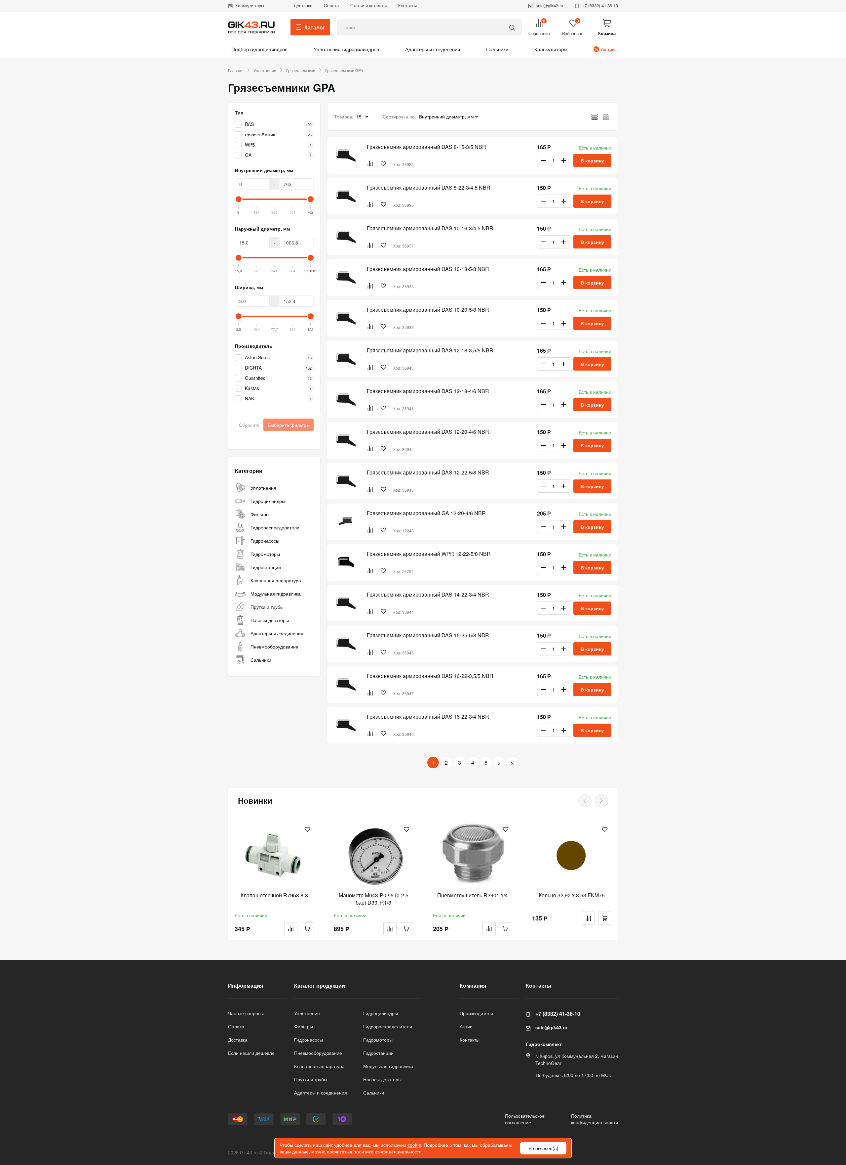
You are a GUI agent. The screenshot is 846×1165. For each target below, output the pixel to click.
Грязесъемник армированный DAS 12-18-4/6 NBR (428, 391)
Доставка (303, 6)
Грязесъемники (300, 70)
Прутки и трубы (267, 607)
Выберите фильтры (289, 425)
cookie (414, 1145)
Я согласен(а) (543, 1148)
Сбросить (249, 425)
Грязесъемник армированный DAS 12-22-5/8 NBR (428, 472)
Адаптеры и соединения (276, 633)
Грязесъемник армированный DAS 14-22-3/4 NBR (428, 595)
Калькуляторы (249, 6)
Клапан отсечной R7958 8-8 (274, 895)
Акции (608, 49)
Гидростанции (265, 567)
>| (512, 762)
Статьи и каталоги (368, 6)
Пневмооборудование (274, 646)
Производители (476, 1013)
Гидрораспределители (274, 527)
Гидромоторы (265, 554)
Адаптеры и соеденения (432, 49)
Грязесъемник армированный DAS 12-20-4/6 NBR (428, 432)
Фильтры (259, 514)
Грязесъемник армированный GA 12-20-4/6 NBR (426, 513)
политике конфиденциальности (388, 1151)
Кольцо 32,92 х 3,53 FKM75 (572, 895)
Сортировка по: (399, 116)
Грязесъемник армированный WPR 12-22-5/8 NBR (429, 554)
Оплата (331, 6)
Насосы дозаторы (269, 620)
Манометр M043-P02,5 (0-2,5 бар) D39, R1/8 (373, 899)
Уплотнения (264, 70)
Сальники (497, 49)
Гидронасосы (264, 540)
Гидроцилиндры (267, 501)
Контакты (407, 6)
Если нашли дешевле (251, 1053)
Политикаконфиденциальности (594, 1119)
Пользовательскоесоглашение (525, 1119)
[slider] (239, 199)
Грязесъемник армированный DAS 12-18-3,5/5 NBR (430, 350)
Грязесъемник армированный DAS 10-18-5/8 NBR (428, 269)
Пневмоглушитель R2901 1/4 (472, 895)
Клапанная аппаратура (275, 580)
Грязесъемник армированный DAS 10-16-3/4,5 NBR (430, 228)
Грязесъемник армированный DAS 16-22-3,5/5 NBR (430, 676)
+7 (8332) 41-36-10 (600, 6)
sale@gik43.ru (549, 6)
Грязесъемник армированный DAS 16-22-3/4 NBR (428, 717)
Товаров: (343, 116)
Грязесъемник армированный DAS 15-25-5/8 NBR (428, 635)
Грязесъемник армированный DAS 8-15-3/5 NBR (426, 147)
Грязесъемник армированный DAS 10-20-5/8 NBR (428, 310)
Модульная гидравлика (275, 593)
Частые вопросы (246, 1013)
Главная (236, 70)
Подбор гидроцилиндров (259, 49)
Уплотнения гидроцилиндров (346, 49)
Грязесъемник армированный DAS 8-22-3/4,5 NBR (428, 188)
